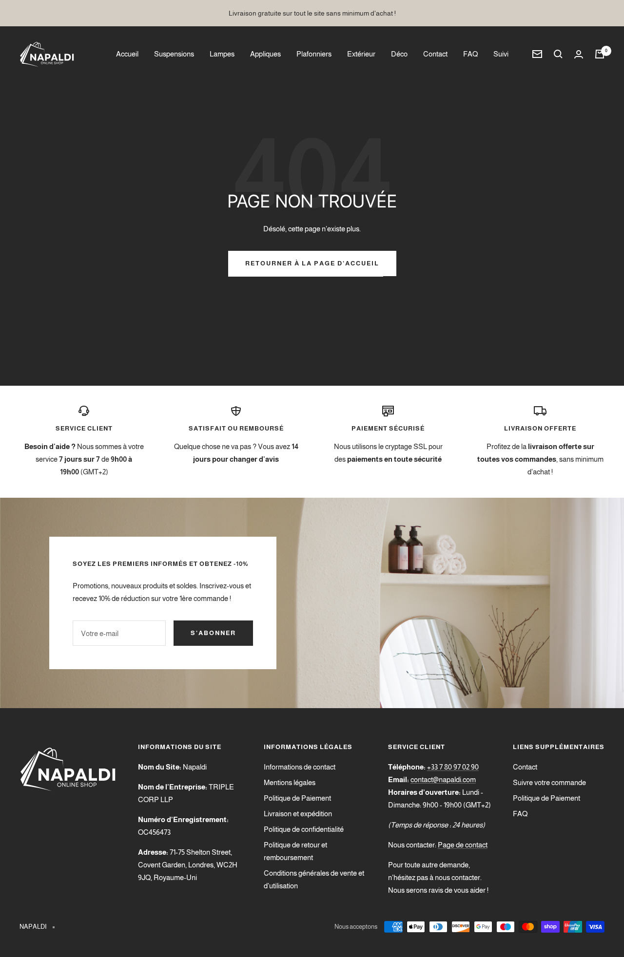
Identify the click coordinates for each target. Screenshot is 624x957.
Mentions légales (289, 782)
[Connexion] (578, 54)
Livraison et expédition (298, 813)
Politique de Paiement (297, 798)
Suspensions (174, 54)
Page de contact (463, 845)
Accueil (127, 54)
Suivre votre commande (549, 782)
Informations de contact (299, 767)
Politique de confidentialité (304, 829)
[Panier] (599, 54)
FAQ (470, 54)
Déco (399, 54)
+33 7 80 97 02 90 (453, 767)
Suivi (500, 54)
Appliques (265, 54)
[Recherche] (558, 54)
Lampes (222, 54)
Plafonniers (314, 54)
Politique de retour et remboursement (295, 851)
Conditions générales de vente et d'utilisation (314, 879)
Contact (435, 54)
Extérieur (361, 54)
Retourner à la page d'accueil (312, 263)
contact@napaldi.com (443, 779)
